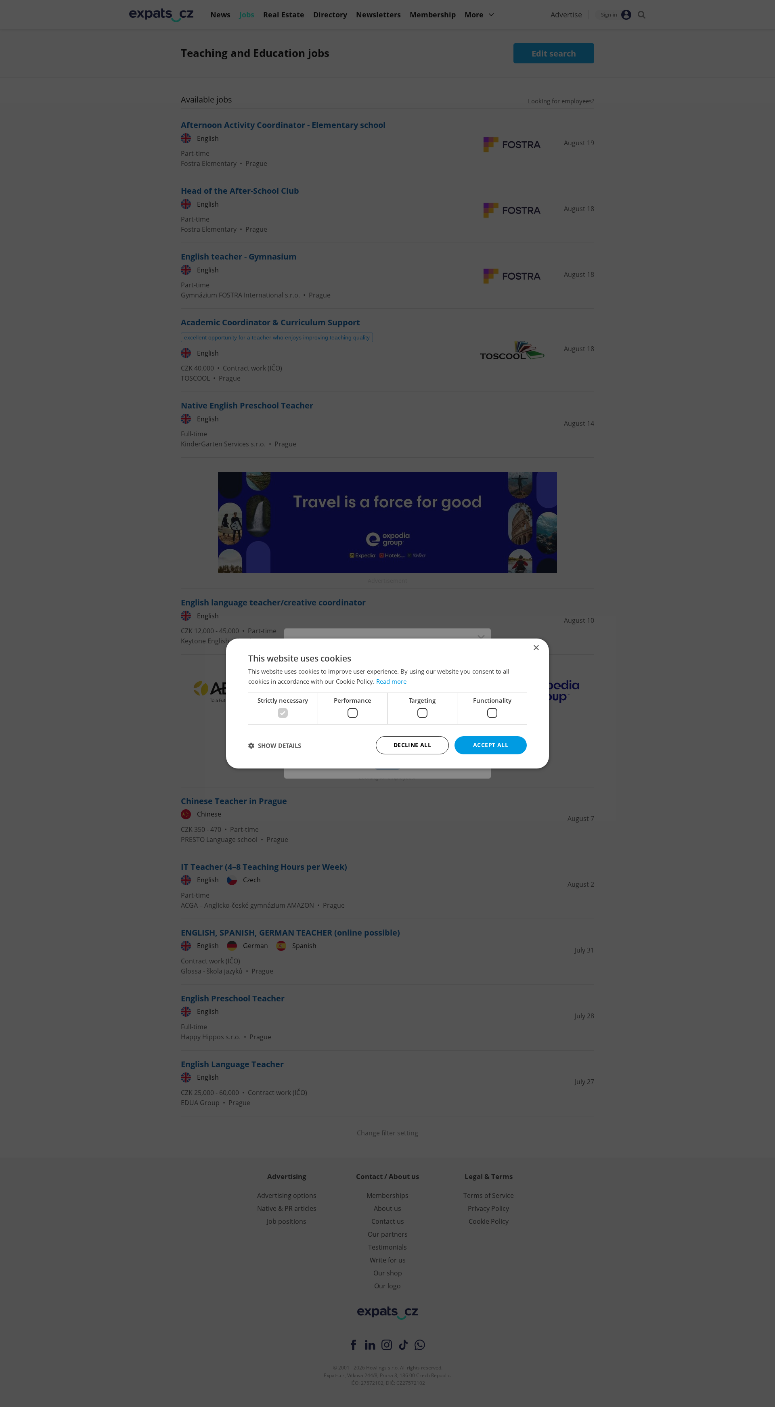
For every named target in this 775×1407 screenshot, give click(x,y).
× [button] (536, 648)
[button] (274, 745)
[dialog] (387, 703)
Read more (391, 681)
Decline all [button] (412, 745)
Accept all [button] (490, 745)
